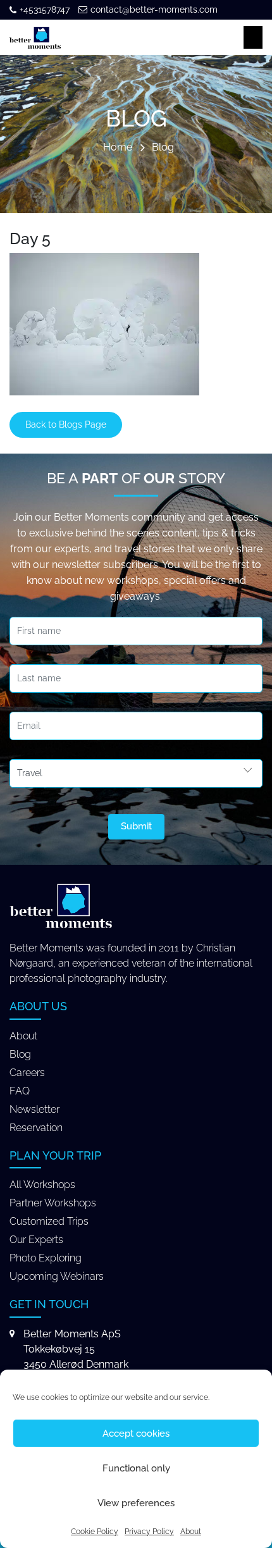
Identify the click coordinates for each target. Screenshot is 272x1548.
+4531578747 (45, 9)
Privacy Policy (149, 1531)
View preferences (136, 1503)
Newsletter (34, 1109)
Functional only (136, 1468)
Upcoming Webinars (56, 1276)
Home (117, 148)
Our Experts (36, 1240)
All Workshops (42, 1185)
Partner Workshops (52, 1203)
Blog (163, 148)
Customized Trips (49, 1221)
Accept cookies (136, 1433)
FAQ (19, 1091)
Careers (27, 1073)
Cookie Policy (94, 1531)
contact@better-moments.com (154, 9)
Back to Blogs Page (65, 424)
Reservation (36, 1128)
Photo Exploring (45, 1258)
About (190, 1531)
